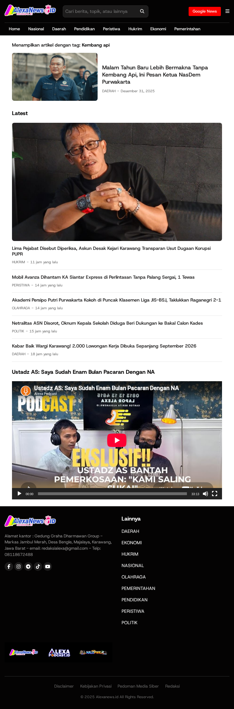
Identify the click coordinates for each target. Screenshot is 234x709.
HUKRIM (18, 262)
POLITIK (18, 331)
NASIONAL (133, 566)
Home (14, 29)
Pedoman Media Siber (138, 686)
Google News (205, 11)
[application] (117, 440)
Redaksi (172, 686)
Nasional (36, 29)
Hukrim (135, 29)
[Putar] (19, 494)
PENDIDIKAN (135, 600)
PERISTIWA (21, 285)
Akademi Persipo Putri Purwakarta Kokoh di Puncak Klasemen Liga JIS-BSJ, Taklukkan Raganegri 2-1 (116, 300)
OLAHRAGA (21, 308)
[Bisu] (205, 494)
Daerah (59, 29)
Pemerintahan (187, 29)
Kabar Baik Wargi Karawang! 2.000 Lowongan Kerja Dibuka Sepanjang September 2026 (104, 346)
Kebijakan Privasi (96, 686)
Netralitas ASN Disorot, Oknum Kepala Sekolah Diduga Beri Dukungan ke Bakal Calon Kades (107, 323)
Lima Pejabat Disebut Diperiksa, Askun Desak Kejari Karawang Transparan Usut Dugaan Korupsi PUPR (111, 251)
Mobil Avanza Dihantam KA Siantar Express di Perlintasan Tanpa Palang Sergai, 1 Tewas (103, 277)
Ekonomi (158, 29)
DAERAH (109, 91)
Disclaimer (64, 686)
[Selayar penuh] (214, 494)
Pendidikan (84, 29)
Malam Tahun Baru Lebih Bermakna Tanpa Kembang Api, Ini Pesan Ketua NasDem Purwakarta (155, 74)
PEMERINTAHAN (138, 588)
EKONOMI (132, 543)
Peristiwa (111, 29)
